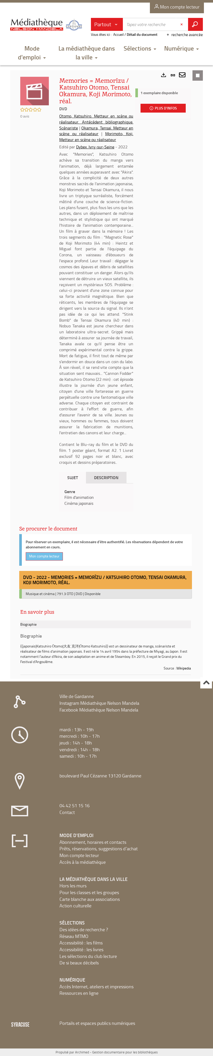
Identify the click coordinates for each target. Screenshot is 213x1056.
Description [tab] (106, 477)
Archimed (82, 1052)
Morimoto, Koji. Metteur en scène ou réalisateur (96, 136)
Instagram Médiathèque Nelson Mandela (99, 703)
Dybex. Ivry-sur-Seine (95, 147)
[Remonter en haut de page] (206, 682)
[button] (32, 53)
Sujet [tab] (72, 477)
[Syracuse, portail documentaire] (47, 26)
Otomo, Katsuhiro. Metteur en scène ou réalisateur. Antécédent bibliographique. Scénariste (96, 122)
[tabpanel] (96, 498)
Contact (67, 812)
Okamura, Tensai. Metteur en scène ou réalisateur (96, 131)
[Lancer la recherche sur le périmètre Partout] (195, 24)
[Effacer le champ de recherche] (182, 24)
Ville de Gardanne (76, 696)
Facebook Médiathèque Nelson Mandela (98, 710)
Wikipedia (183, 668)
